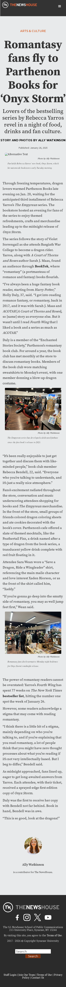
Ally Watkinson (51, 140)
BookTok (41, 266)
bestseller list (13, 696)
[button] (59, 6)
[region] (33, 957)
